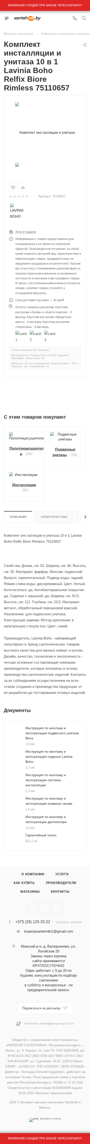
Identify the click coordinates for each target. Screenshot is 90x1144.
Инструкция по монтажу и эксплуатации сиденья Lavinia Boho (48, 757)
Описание (18, 516)
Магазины (30, 891)
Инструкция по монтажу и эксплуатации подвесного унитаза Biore (52, 733)
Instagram (57, 908)
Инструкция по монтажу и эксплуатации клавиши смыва (48, 800)
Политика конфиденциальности (49, 1023)
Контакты (60, 891)
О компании (32, 874)
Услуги (62, 874)
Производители (61, 883)
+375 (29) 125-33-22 (32, 922)
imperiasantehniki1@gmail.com (48, 931)
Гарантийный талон (40, 835)
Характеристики (54, 516)
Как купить (24, 883)
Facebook (45, 908)
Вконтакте (33, 908)
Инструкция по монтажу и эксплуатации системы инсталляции (45, 780)
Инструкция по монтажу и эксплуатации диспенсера (45, 819)
